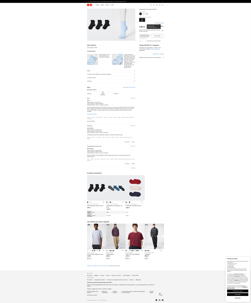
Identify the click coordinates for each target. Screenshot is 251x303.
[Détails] (162, 30)
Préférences (238, 298)
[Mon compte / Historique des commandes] (156, 5)
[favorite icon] (103, 250)
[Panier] (159, 5)
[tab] (97, 5)
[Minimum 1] (141, 36)
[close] (88, 1)
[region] (237, 279)
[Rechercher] (162, 5)
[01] (143, 14)
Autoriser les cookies (238, 291)
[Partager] (140, 41)
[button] (92, 59)
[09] (140, 14)
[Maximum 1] (148, 36)
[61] (147, 14)
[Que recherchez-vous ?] (151, 5)
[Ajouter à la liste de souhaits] (103, 202)
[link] (127, 1)
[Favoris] (153, 5)
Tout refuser (238, 294)
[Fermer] (158, 26)
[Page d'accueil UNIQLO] (89, 5)
